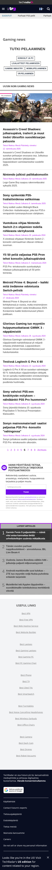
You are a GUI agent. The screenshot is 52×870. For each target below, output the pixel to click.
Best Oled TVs (26, 687)
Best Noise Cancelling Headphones (26, 712)
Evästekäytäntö (10, 820)
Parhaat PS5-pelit (26, 15)
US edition (24, 861)
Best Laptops (26, 644)
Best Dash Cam (26, 743)
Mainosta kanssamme (14, 833)
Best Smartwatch (26, 694)
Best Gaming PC (26, 656)
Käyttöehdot (9, 801)
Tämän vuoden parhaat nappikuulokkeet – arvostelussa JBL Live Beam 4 (26, 549)
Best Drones (26, 749)
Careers (7, 839)
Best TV (26, 681)
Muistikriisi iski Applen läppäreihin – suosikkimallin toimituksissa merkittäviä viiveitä (28, 587)
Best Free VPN (26, 619)
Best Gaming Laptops (26, 650)
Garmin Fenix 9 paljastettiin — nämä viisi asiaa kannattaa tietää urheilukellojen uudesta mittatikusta (25, 535)
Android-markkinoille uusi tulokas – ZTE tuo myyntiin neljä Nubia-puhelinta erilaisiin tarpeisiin (27, 573)
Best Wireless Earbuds (26, 718)
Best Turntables (26, 706)
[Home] (26, 2)
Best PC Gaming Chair (26, 663)
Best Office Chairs (26, 724)
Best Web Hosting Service (26, 626)
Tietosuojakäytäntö (12, 814)
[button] (3, 9)
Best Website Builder (26, 632)
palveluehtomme (30, 497)
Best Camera (26, 736)
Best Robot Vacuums (26, 755)
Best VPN (26, 613)
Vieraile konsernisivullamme (31, 780)
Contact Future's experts (15, 807)
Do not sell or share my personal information (25, 845)
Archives (41, 450)
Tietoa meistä (9, 826)
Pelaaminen (6, 96)
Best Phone (26, 675)
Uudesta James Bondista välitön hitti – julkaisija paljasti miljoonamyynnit (27, 561)
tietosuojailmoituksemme (27, 499)
